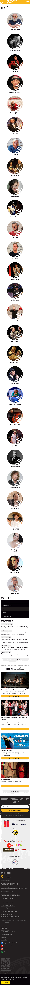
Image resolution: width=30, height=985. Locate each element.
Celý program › (15, 791)
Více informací (10, 979)
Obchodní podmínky (6, 968)
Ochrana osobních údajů (6, 970)
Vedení (4, 602)
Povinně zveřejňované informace (8, 972)
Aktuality (7, 922)
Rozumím (5, 982)
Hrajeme (9, 669)
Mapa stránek (4, 973)
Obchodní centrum (7, 884)
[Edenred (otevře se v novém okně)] (10, 845)
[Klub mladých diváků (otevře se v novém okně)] (18, 845)
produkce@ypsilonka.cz (7, 934)
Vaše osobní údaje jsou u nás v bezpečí (15, 815)
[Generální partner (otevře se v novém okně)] (19, 824)
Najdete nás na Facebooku (11, 943)
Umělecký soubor (7, 605)
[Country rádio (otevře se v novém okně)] (15, 832)
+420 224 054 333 (9, 902)
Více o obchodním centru (7, 891)
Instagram (6, 948)
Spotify (6, 951)
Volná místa (4, 940)
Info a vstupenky (14, 696)
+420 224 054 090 (9, 905)
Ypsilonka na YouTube (9, 946)
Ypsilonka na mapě (5, 880)
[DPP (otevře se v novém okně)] (9, 841)
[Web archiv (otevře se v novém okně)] (15, 862)
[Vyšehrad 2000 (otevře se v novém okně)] (8, 850)
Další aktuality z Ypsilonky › (15, 659)
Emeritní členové (7, 616)
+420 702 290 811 (9, 898)
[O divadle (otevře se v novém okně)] (20, 850)
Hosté (4, 609)
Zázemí (4, 612)
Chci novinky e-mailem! (15, 810)
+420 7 (6, 931)
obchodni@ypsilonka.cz (7, 908)
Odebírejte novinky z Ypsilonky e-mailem (15, 801)
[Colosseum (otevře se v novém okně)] (20, 841)
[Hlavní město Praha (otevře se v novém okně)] (6, 824)
